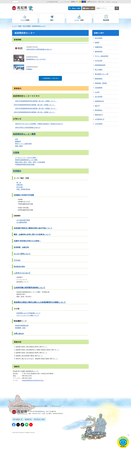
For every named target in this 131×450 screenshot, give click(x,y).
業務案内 (18, 141)
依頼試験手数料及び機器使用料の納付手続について (33, 228)
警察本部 (98, 115)
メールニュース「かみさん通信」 (26, 157)
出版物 (16, 152)
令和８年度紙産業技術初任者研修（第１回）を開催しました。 (36, 101)
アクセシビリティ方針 (40, 406)
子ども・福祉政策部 (101, 56)
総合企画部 (98, 38)
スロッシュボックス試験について (27, 315)
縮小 (103, 1)
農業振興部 (98, 78)
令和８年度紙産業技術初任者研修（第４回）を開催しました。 (35, 112)
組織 (19, 26)
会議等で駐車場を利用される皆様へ (27, 241)
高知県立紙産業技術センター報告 (26, 160)
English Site (19, 266)
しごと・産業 (79, 20)
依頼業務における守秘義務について (28, 313)
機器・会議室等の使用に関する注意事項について (32, 234)
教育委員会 (98, 110)
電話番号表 (28, 419)
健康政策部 (98, 51)
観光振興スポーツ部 (101, 74)
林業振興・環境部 (101, 83)
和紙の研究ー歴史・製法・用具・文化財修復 (30, 162)
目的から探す (76, 8)
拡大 (96, 1)
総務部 (97, 42)
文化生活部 (98, 60)
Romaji (67, 1)
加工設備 (19, 187)
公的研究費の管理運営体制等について (29, 288)
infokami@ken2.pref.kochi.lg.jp (32, 380)
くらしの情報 (24, 20)
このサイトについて (22, 273)
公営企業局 (98, 124)
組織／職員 (19, 146)
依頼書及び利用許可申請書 (24, 195)
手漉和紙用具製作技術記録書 (24, 164)
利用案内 (17, 171)
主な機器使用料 (21, 222)
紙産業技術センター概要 (24, 134)
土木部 (97, 92)
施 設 (18, 182)
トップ (14, 26)
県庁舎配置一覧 (17, 419)
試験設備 (19, 184)
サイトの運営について (20, 406)
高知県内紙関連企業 (22, 325)
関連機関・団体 (20, 328)
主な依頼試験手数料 (23, 220)
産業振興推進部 (100, 65)
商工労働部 (27, 26)
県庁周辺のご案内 (39, 419)
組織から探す (90, 8)
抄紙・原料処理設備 (23, 189)
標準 (77, 1)
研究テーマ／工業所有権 (23, 143)
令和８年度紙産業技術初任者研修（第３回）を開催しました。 (36, 108)
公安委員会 (98, 119)
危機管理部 (98, 47)
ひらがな (61, 1)
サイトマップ (56, 406)
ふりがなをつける (52, 1)
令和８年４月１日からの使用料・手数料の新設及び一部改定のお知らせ (39, 124)
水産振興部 (98, 87)
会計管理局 (98, 96)
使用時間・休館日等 (21, 247)
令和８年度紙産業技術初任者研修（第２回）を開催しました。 (35, 105)
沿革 (16, 139)
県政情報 (106, 20)
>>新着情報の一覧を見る (50, 78)
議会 (96, 106)
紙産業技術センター (39, 26)
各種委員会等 (99, 101)
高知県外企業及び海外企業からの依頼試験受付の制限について (40, 302)
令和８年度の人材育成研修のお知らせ (28, 127)
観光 (51, 20)
